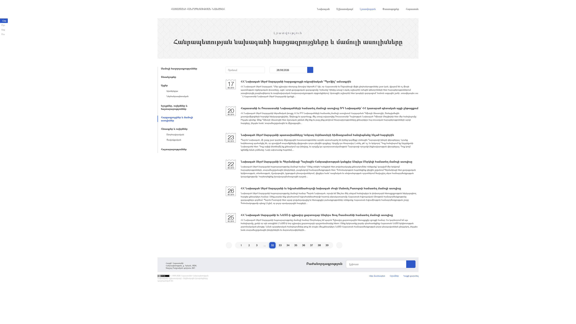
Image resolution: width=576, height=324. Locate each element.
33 (280, 245)
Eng (3, 29)
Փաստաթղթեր (390, 9)
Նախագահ (323, 9)
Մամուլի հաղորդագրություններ (179, 68)
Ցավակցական (173, 139)
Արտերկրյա (172, 91)
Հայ (4, 20)
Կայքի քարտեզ (410, 275)
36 (303, 245)
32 (272, 245)
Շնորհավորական (175, 134)
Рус (3, 25)
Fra (3, 34)
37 (311, 245)
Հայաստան (412, 9)
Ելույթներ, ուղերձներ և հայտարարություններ (174, 107)
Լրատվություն (368, 9)
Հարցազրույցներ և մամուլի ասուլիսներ (177, 119)
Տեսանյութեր (168, 76)
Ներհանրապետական (177, 96)
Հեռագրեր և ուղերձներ (174, 128)
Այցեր (164, 85)
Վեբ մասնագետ (377, 275)
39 (327, 245)
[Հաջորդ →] (339, 245)
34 (288, 245)
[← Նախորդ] (229, 245)
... (273, 70)
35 (295, 245)
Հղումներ (394, 275)
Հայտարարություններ (174, 149)
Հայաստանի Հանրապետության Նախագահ (198, 9)
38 (319, 245)
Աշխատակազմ (344, 9)
